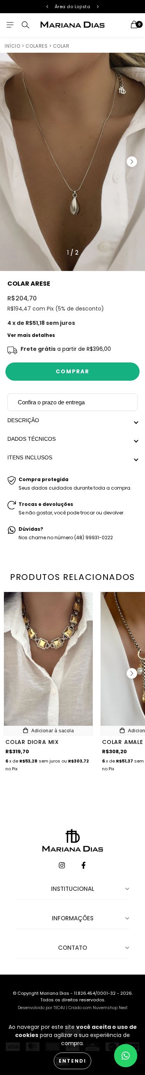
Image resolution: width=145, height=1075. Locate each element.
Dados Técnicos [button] (32, 439)
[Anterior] (47, 6)
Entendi (72, 1061)
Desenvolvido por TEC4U (41, 1008)
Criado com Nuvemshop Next (98, 1008)
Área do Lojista (72, 6)
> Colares (35, 46)
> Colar (59, 46)
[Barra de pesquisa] (25, 25)
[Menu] (10, 25)
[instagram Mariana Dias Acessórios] (63, 866)
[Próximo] (98, 6)
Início (12, 46)
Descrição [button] (23, 420)
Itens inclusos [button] (29, 457)
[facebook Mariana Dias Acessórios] (83, 866)
